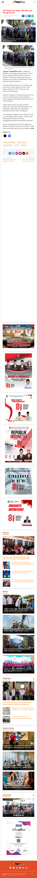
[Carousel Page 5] (23, 815)
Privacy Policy (13, 875)
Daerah (4, 16)
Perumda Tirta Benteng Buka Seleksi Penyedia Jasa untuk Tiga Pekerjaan (22, 708)
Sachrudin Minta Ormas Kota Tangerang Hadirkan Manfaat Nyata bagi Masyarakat (23, 717)
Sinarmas (23, 145)
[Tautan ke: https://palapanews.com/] (33, 678)
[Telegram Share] (29, 16)
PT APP (16, 145)
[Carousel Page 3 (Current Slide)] (18, 815)
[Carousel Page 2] (16, 815)
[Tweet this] (26, 16)
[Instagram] (16, 153)
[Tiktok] (23, 153)
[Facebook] (10, 153)
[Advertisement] (18, 244)
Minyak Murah (8, 145)
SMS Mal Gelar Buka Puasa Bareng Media (28, 159)
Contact (21, 875)
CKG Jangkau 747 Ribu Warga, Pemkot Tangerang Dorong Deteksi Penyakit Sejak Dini (17, 812)
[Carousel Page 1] (14, 815)
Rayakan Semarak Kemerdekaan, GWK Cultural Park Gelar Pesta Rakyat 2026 (16, 558)
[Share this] (23, 16)
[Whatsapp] (32, 16)
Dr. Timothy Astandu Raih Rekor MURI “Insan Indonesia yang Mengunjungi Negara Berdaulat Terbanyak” (23, 580)
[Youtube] (20, 153)
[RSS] (27, 153)
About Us (30, 874)
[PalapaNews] (18, 2)
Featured (9, 16)
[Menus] (2, 2)
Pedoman (4, 875)
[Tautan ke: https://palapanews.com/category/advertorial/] (33, 795)
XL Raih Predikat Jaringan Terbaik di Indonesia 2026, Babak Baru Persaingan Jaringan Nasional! (22, 572)
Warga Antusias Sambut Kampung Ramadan (10, 159)
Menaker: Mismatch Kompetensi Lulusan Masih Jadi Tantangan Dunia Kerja (22, 563)
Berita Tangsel (22, 142)
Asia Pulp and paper (9, 142)
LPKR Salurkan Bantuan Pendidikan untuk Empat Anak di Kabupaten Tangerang (17, 703)
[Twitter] (13, 153)
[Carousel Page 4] (21, 815)
